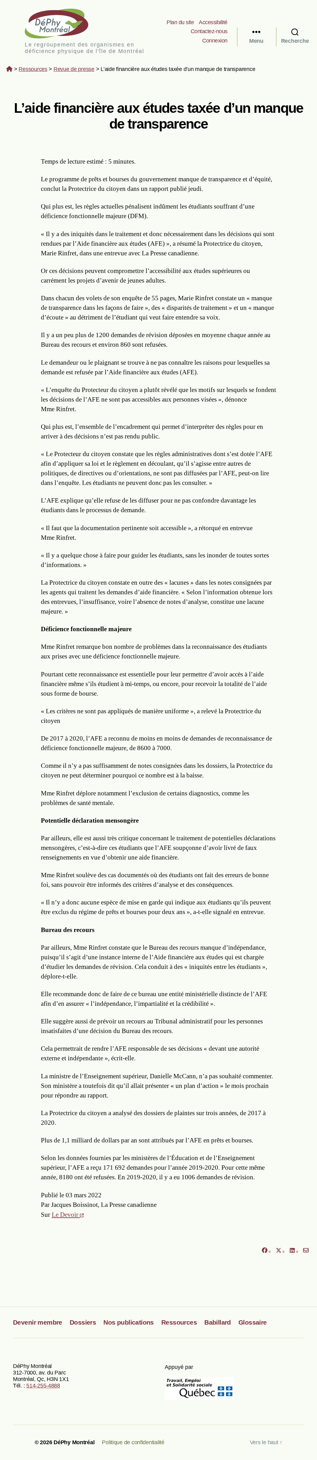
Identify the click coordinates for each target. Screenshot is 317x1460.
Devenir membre (37, 1322)
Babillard (217, 1322)
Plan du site (180, 22)
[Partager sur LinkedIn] (293, 1251)
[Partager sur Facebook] (266, 1251)
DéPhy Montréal (62, 23)
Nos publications (128, 1322)
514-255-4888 (43, 1386)
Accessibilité (213, 22)
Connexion (215, 40)
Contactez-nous (209, 31)
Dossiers (83, 1322)
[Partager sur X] (280, 1251)
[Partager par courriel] (306, 1251)
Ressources (33, 69)
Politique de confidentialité (133, 1442)
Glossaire (252, 1322)
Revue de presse (74, 69)
